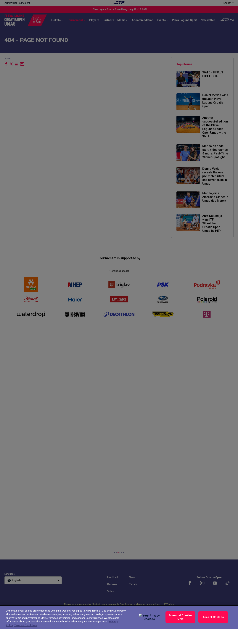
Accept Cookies (213, 617)
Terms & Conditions (25, 625)
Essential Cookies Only (180, 617)
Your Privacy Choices (151, 617)
